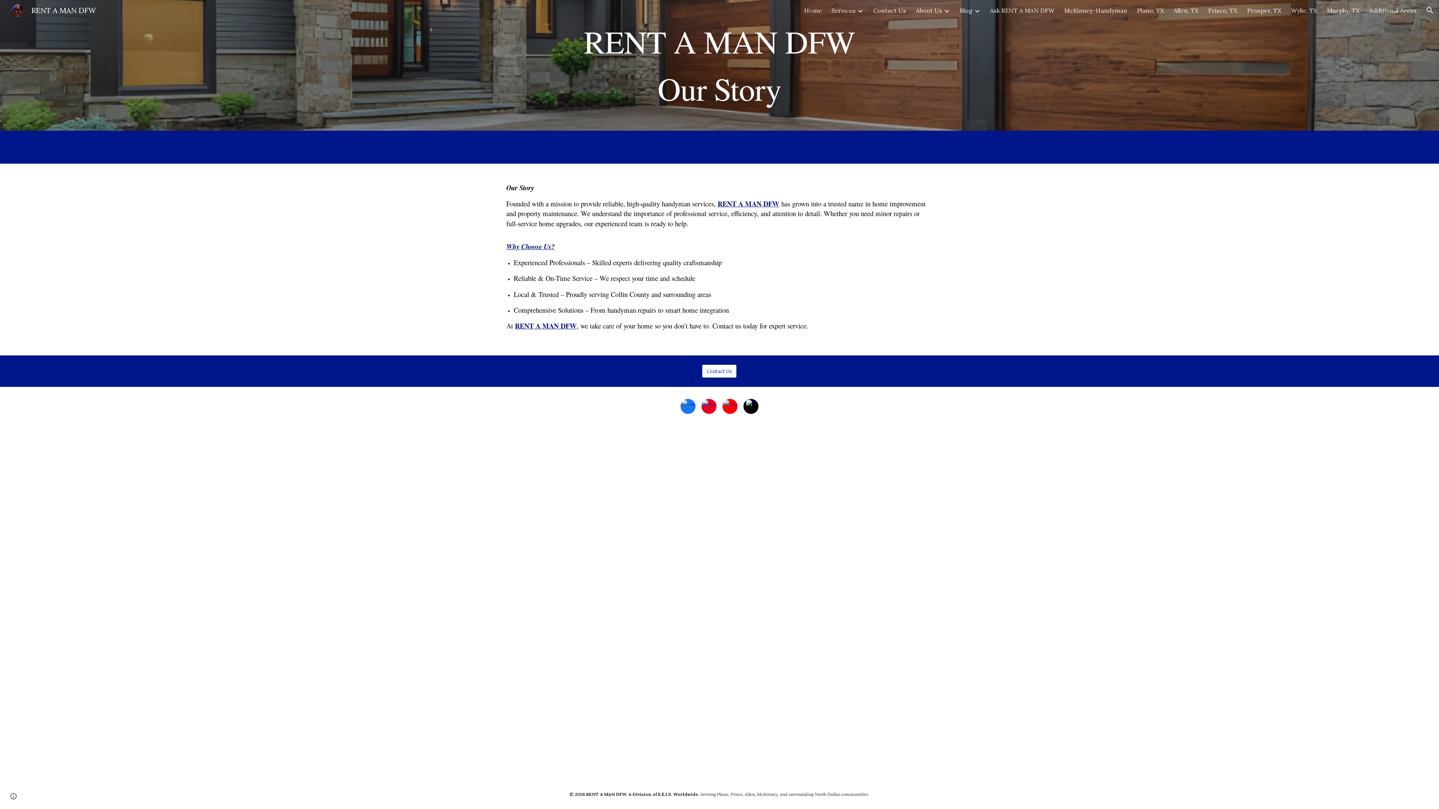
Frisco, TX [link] (1222, 10)
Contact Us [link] (889, 10)
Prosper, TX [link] (1264, 10)
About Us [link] (929, 10)
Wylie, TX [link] (1304, 10)
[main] (719, 65)
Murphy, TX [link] (1343, 10)
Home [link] (813, 10)
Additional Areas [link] (1393, 10)
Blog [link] (966, 10)
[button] (1430, 10)
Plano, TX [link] (1150, 10)
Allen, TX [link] (1186, 10)
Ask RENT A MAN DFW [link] (1022, 10)
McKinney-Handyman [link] (1095, 10)
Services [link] (844, 10)
